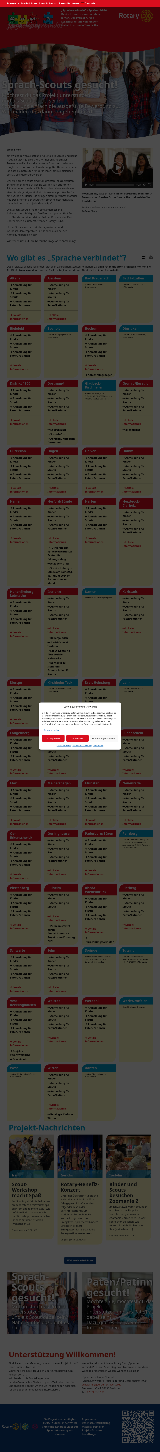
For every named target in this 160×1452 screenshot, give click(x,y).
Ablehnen (77, 738)
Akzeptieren (53, 738)
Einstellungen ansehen (104, 738)
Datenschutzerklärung (82, 745)
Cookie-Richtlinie (64, 745)
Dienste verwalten (51, 730)
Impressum (98, 745)
